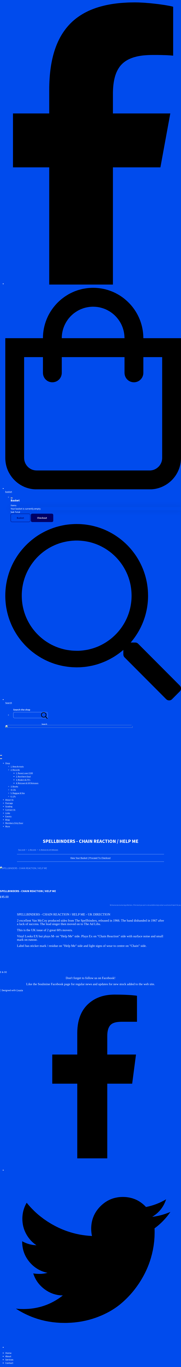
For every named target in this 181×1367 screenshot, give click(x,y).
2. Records (15, 770)
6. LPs (13, 796)
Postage (9, 803)
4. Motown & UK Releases (27, 783)
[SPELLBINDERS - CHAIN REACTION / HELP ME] (5, 876)
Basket (20, 517)
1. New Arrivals (17, 766)
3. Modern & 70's (23, 780)
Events (8, 816)
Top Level (21, 850)
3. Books (14, 786)
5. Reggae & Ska (18, 793)
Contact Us (10, 810)
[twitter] (93, 1347)
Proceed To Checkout (100, 857)
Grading (8, 806)
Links (7, 813)
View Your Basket (78, 857)
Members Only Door (14, 823)
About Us (9, 800)
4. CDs (13, 790)
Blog (7, 819)
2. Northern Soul (23, 776)
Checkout (42, 517)
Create (19, 990)
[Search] (44, 715)
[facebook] (93, 283)
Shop (7, 763)
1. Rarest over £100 (24, 773)
